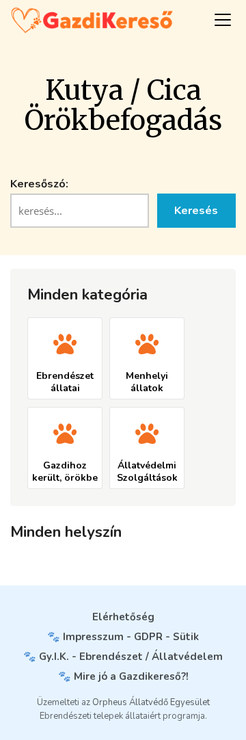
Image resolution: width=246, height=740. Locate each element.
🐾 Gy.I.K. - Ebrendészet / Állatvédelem (123, 656)
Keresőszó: (39, 183)
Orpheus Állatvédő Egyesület (151, 702)
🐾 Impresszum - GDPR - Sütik (123, 637)
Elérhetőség (123, 617)
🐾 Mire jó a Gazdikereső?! (123, 676)
